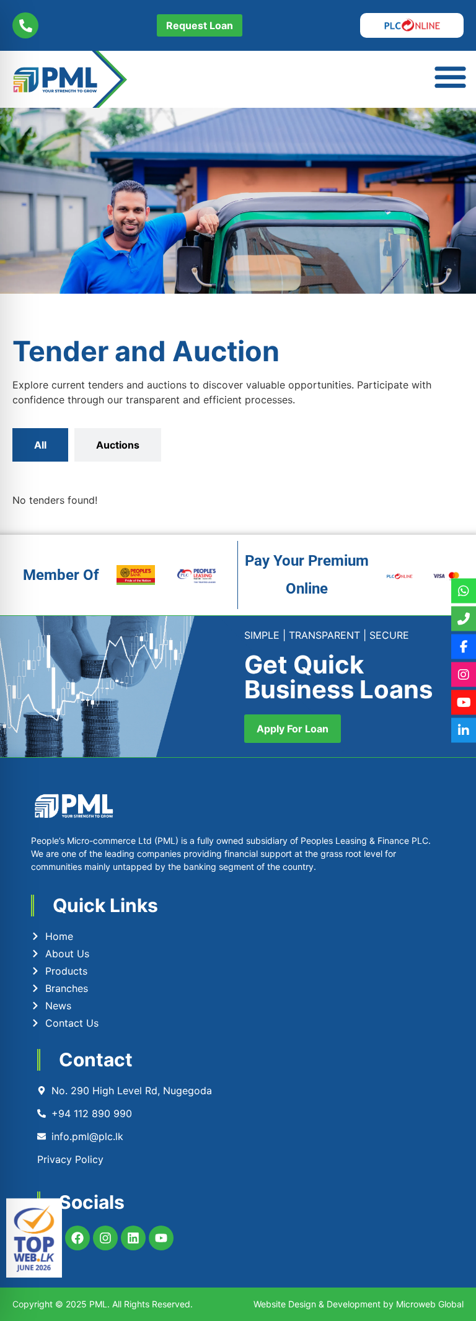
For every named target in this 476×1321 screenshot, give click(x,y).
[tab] (40, 445)
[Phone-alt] (25, 25)
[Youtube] (161, 1238)
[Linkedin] (133, 1238)
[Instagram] (105, 1238)
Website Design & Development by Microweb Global (358, 1304)
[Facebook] (77, 1238)
